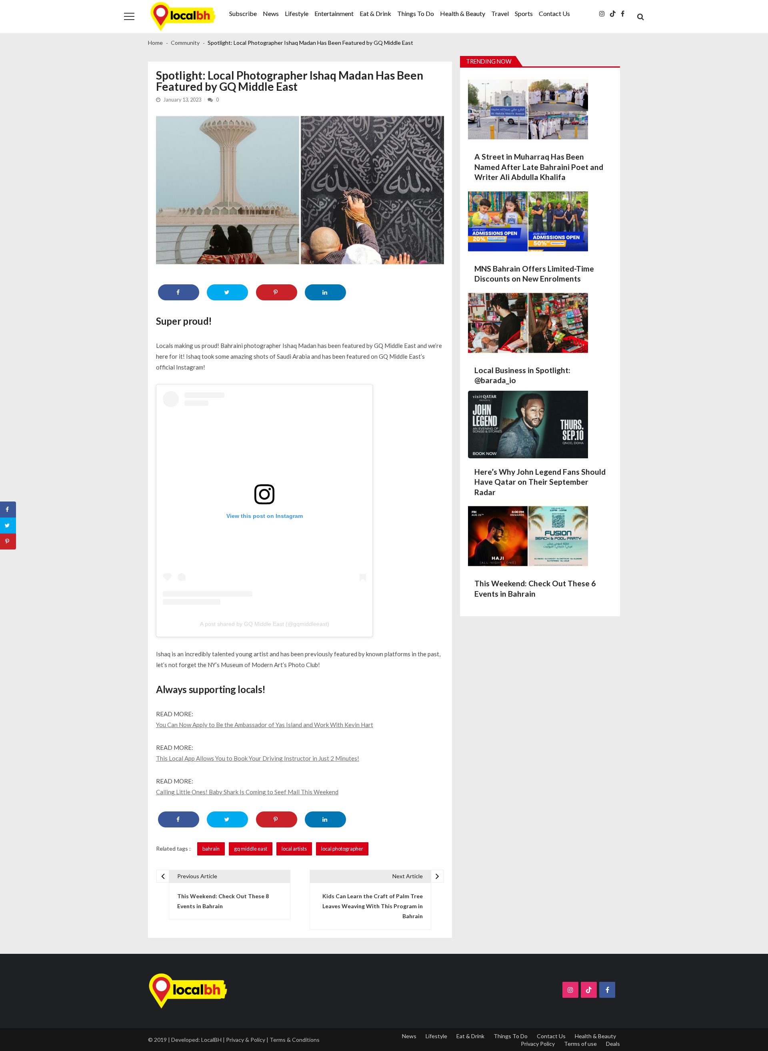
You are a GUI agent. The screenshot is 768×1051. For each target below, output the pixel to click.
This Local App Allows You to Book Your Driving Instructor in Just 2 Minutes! (257, 758)
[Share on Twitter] (227, 292)
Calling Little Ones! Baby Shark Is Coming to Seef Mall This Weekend (247, 791)
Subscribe (243, 13)
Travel (500, 13)
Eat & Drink (375, 13)
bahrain (211, 848)
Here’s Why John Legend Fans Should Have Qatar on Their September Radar (540, 482)
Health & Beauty (462, 13)
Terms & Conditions (295, 1039)
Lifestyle (296, 13)
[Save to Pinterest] (276, 292)
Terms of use (580, 1043)
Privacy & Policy (245, 1039)
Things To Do (415, 13)
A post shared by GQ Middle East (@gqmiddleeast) (264, 624)
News (271, 13)
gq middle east (250, 848)
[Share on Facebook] (178, 292)
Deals (613, 1043)
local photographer (342, 848)
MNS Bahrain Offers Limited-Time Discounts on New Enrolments (534, 274)
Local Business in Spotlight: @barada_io (522, 375)
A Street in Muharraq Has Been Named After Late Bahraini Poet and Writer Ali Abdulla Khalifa (538, 167)
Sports (524, 13)
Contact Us (554, 13)
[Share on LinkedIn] (325, 292)
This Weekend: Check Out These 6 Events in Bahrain (535, 588)
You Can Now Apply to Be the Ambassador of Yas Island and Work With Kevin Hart (264, 724)
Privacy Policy (538, 1043)
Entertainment (334, 13)
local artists (294, 848)
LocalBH (211, 1039)
